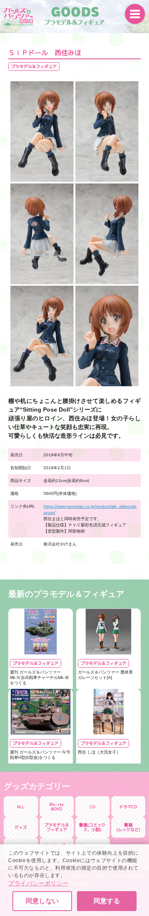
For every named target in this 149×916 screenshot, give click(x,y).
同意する (107, 900)
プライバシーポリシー (38, 883)
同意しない (42, 900)
